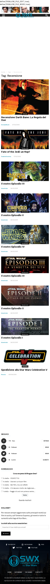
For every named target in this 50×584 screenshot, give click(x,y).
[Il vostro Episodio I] (25, 326)
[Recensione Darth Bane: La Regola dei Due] (25, 97)
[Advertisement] (25, 43)
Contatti (38, 572)
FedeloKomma (6, 156)
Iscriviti (46, 460)
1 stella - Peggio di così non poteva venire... (19, 491)
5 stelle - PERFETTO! (11, 478)
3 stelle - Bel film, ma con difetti (15, 485)
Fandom (25, 366)
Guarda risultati (25, 500)
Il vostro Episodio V (12, 215)
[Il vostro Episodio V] (25, 203)
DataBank (18, 572)
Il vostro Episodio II (12, 308)
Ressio (3, 374)
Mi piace (46, 441)
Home (10, 572)
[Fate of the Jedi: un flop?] (25, 139)
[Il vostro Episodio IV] (25, 234)
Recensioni (25, 148)
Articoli (25, 114)
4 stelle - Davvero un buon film (15, 481)
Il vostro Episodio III (13, 276)
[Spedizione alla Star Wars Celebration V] (25, 357)
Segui (47, 447)
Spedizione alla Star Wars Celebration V (24, 370)
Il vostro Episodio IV (13, 246)
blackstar (4, 188)
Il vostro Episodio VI (13, 183)
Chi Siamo (28, 572)
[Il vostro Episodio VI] (25, 171)
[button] (46, 15)
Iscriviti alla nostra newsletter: (14, 523)
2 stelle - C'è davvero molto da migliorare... (19, 488)
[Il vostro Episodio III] (25, 264)
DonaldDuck (5, 125)
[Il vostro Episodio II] (25, 296)
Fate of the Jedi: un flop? (15, 152)
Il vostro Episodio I (12, 337)
